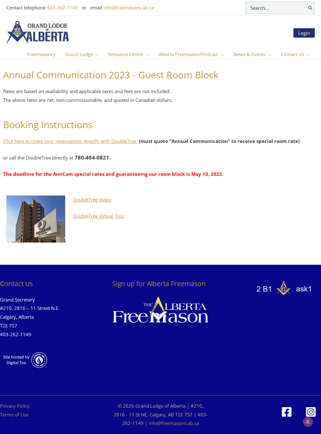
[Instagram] (311, 412)
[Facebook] (286, 412)
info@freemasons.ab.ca (128, 7)
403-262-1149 (62, 7)
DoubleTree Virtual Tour (98, 216)
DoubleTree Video (92, 199)
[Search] (310, 8)
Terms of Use (14, 414)
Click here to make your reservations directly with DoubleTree (70, 141)
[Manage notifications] (308, 422)
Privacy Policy (15, 406)
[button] (96, 54)
